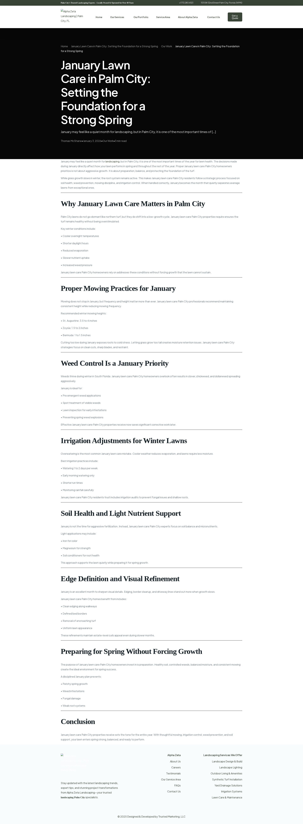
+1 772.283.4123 (186, 3)
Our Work (108, 140)
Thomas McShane (71, 140)
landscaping (112, 161)
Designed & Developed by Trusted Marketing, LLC (156, 816)
